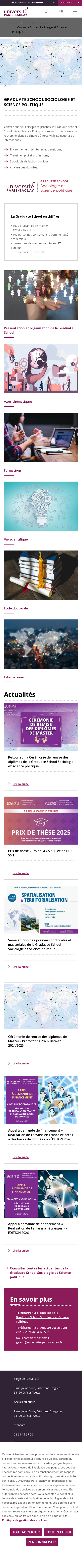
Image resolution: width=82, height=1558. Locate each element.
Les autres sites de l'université (27, 2)
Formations (12, 470)
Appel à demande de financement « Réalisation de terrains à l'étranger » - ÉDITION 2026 (37, 1228)
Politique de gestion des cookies (24, 1520)
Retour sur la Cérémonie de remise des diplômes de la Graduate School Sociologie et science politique (40, 761)
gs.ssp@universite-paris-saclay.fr (39, 1342)
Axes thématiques (18, 401)
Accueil (12, 23)
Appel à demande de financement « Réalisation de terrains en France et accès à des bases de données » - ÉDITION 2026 (40, 1134)
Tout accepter (26, 1532)
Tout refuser (58, 1532)
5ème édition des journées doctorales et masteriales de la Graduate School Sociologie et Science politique (40, 944)
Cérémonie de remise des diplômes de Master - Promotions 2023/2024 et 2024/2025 (37, 1041)
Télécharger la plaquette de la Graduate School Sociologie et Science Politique (42, 1317)
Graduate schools (37, 23)
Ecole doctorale (16, 608)
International (14, 677)
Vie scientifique (16, 539)
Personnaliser (42, 1542)
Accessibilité (66, 2)
